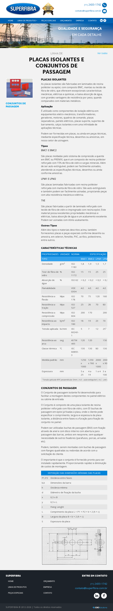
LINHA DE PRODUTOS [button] (27, 21)
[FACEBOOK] (104, 20)
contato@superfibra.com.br (88, 11)
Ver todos (102, 53)
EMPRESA (80, 21)
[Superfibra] (30, 8)
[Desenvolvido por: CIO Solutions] (100, 607)
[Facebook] (104, 595)
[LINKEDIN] (101, 20)
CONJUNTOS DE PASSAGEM (16, 105)
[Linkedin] (96, 595)
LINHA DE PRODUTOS (17, 587)
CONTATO (92, 21)
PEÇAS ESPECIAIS (48, 21)
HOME (10, 21)
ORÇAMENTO (66, 21)
